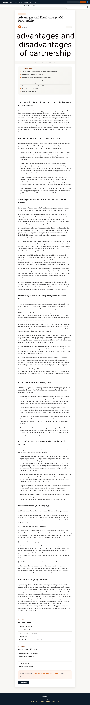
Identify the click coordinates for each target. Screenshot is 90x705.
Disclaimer (26, 2)
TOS (35, 2)
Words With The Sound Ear (25, 626)
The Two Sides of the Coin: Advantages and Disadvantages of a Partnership (40, 71)
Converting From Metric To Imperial (28, 633)
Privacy (31, 2)
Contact (20, 2)
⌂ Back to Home (23, 682)
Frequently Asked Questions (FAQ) (30, 88)
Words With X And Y (24, 636)
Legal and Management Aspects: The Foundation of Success (36, 85)
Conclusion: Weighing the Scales (29, 91)
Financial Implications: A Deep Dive (30, 83)
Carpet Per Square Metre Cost (26, 656)
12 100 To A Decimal (24, 663)
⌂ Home (83, 2)
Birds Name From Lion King (26, 666)
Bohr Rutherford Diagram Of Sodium (28, 653)
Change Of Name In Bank (25, 629)
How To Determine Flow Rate (26, 660)
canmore (5, 2)
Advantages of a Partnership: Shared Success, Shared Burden (36, 77)
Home (11, 2)
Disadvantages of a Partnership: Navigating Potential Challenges (37, 80)
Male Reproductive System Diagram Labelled (30, 639)
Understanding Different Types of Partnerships (33, 74)
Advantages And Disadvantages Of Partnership (46, 673)
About (15, 2)
